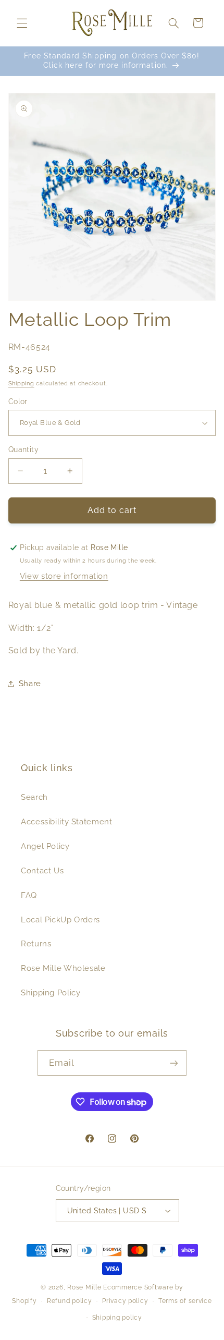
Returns (36, 943)
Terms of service (185, 1301)
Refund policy (69, 1301)
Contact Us (42, 870)
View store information (64, 575)
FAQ (29, 895)
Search (34, 797)
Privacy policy (125, 1301)
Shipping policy (117, 1317)
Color (18, 401)
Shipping (21, 383)
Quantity (23, 449)
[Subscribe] (174, 1063)
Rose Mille (84, 1287)
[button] (22, 23)
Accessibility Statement (67, 821)
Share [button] (30, 683)
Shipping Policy (50, 992)
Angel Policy (45, 846)
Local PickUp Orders (60, 919)
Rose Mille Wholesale (63, 968)
